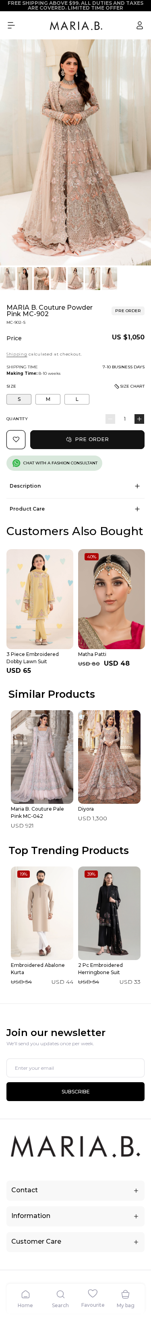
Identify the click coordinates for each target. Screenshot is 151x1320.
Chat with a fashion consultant (60, 463)
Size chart (132, 386)
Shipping (16, 354)
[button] (11, 25)
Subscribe (76, 1092)
